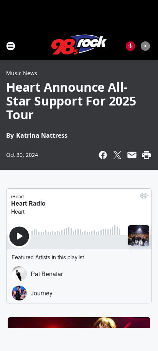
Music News (21, 73)
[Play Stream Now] (145, 46)
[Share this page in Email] (132, 155)
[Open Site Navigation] (10, 46)
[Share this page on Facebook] (102, 155)
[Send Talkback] (130, 46)
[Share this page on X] (117, 155)
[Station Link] (79, 45)
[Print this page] (146, 155)
